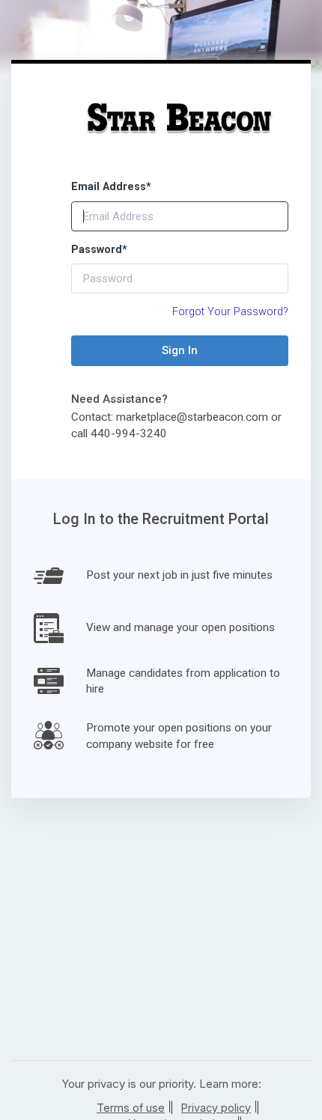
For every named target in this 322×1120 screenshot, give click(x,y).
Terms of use (131, 1107)
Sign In (180, 350)
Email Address (111, 186)
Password (99, 249)
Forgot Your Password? (230, 311)
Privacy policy (216, 1107)
